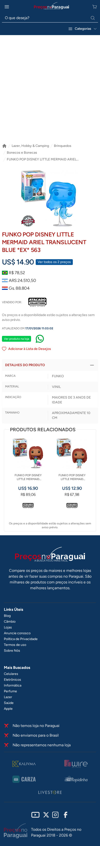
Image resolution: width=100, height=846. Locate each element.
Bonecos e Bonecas (22, 153)
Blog (7, 616)
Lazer (8, 697)
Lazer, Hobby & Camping (30, 146)
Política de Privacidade (21, 639)
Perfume (10, 691)
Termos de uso (15, 645)
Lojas (8, 627)
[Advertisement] (50, 91)
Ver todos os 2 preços (54, 262)
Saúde (9, 703)
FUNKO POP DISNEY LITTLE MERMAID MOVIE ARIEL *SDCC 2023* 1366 (28, 477)
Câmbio (10, 621)
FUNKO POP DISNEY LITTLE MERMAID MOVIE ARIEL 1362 (72, 477)
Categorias (83, 29)
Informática (12, 685)
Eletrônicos (12, 680)
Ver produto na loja (16, 338)
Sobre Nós (12, 651)
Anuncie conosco (17, 633)
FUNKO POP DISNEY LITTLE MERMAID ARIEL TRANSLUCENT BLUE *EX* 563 (41, 159)
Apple (8, 709)
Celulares (11, 674)
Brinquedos (62, 146)
